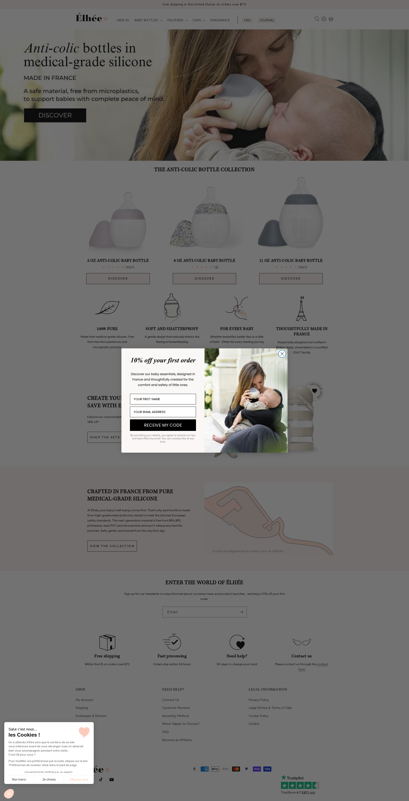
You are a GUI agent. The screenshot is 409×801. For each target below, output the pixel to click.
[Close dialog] (282, 354)
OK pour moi (79, 779)
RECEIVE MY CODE (163, 425)
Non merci (19, 779)
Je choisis (49, 779)
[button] (9, 794)
